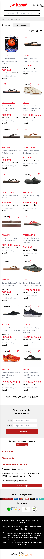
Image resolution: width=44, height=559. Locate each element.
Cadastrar (22, 431)
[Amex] (37, 499)
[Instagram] (22, 444)
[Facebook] (18, 444)
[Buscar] (39, 13)
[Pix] (41, 499)
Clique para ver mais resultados (22, 397)
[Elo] (32, 499)
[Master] (21, 499)
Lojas (34, 5)
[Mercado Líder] (25, 509)
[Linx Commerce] (25, 554)
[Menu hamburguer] (3, 5)
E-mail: (10, 425)
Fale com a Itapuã (22, 485)
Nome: (10, 420)
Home (4, 19)
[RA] (34, 509)
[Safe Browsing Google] (14, 509)
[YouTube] (26, 444)
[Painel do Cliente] (38, 5)
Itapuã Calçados (18, 5)
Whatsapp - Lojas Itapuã (12, 469)
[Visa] (16, 499)
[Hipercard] (26, 499)
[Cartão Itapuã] (6, 499)
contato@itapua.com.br (17, 480)
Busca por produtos (13, 19)
